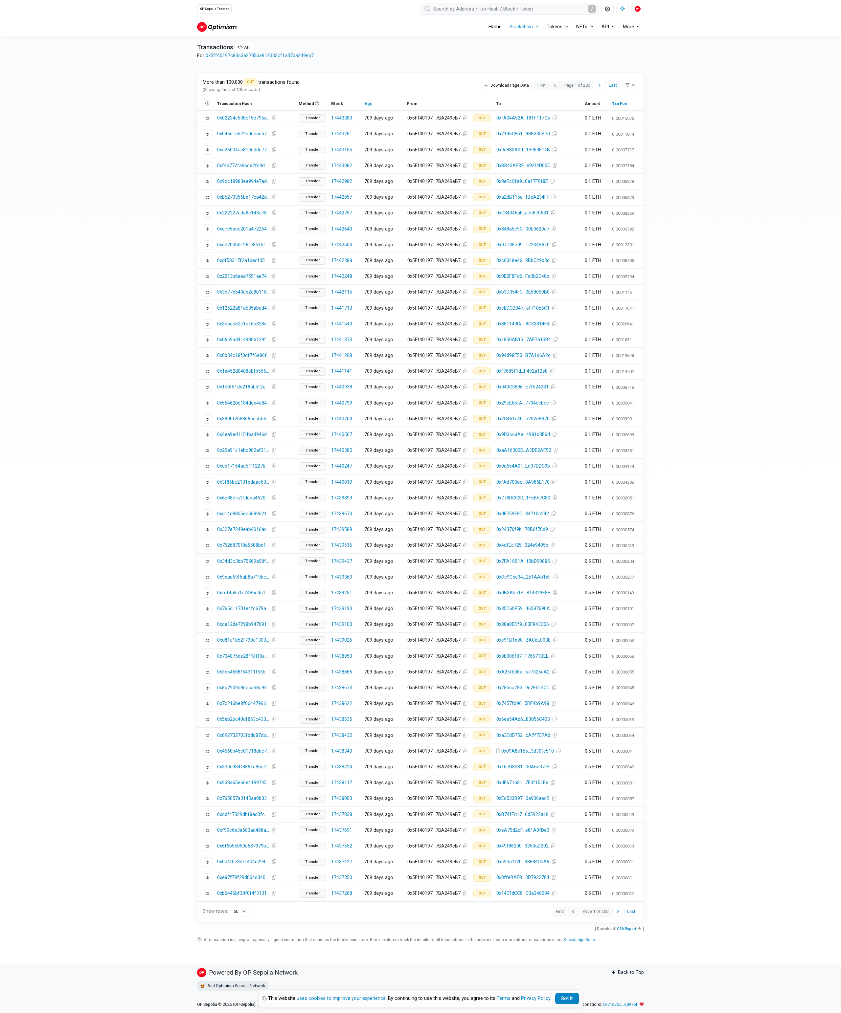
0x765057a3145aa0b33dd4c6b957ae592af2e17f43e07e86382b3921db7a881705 (243, 798)
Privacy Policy (535, 998)
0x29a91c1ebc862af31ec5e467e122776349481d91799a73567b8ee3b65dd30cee (243, 450)
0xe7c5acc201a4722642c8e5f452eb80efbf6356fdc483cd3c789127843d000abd (243, 229)
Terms (504, 998)
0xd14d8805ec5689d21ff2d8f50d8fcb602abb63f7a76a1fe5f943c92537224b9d (243, 514)
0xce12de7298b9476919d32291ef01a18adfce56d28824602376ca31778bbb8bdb (243, 624)
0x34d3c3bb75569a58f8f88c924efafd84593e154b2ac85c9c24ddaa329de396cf (243, 561)
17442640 (341, 229)
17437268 (341, 893)
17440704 (341, 419)
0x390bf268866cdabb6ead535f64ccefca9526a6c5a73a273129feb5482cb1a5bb (243, 419)
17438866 (341, 672)
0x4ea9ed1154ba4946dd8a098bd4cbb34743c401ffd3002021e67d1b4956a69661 (243, 434)
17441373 (341, 339)
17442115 (341, 292)
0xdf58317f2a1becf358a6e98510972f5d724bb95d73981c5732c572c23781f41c (243, 260)
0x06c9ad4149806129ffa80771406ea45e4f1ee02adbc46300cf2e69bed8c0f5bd (243, 339)
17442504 (341, 245)
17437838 (341, 814)
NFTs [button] (581, 27)
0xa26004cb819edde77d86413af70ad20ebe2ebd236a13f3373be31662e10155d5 (243, 150)
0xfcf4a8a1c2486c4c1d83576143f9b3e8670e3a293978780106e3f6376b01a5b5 (243, 593)
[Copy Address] (465, 118)
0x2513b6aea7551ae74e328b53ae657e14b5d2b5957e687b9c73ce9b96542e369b (243, 276)
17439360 (341, 577)
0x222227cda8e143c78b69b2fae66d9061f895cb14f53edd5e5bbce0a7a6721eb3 (243, 213)
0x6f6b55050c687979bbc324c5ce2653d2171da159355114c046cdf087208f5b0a (243, 846)
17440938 (341, 387)
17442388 (341, 260)
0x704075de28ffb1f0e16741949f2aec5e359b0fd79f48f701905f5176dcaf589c (243, 656)
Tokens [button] (554, 27)
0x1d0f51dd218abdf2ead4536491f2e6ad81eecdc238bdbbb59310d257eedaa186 (243, 387)
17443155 (341, 150)
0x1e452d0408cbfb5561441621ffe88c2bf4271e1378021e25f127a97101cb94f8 (243, 371)
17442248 (341, 276)
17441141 (341, 371)
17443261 (341, 134)
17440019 (341, 482)
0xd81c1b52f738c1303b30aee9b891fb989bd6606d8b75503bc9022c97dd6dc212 (243, 640)
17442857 (341, 197)
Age (368, 103)
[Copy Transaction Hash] (274, 118)
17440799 (341, 403)
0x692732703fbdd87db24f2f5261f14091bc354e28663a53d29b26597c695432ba (243, 735)
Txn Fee (619, 103)
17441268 (341, 355)
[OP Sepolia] (217, 27)
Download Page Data (509, 85)
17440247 (341, 466)
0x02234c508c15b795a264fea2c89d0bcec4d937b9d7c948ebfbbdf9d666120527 (243, 118)
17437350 (341, 877)
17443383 (341, 118)
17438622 (341, 703)
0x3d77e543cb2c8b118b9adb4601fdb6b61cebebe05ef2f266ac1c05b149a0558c (243, 292)
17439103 (341, 624)
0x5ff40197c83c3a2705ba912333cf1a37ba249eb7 (260, 55)
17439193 (341, 608)
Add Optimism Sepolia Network (235, 985)
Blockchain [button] (521, 27)
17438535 (341, 719)
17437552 (341, 846)
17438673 (341, 688)
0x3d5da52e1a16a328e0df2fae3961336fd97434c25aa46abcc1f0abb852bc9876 (243, 324)
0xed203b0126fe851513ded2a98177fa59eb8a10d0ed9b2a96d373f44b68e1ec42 (243, 245)
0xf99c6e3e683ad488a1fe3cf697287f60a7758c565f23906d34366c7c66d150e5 (243, 830)
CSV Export (626, 928)
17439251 (341, 593)
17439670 (341, 514)
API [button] (605, 27)
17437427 (341, 862)
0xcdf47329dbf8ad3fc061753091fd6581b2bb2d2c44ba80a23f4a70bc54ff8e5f (243, 814)
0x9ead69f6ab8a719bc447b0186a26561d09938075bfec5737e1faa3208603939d (243, 577)
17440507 (341, 434)
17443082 (341, 165)
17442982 (341, 181)
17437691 (341, 830)
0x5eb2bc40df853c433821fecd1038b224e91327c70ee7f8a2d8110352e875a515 (243, 719)
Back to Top (630, 972)
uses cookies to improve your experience (341, 998)
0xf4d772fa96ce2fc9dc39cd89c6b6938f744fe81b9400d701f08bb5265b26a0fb (243, 165)
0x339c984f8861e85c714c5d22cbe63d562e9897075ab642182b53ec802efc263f (243, 767)
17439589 (341, 529)
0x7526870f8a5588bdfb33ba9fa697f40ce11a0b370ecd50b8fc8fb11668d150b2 (243, 545)
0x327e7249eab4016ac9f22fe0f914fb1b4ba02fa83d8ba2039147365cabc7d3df (243, 529)
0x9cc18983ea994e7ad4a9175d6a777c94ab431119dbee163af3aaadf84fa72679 (243, 181)
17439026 (341, 640)
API (247, 47)
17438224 (341, 767)
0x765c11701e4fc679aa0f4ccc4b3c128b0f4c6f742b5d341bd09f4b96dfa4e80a (243, 608)
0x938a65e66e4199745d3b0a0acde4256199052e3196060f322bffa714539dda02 (243, 782)
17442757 (341, 213)
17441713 (341, 308)
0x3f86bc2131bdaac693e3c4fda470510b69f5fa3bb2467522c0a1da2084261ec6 (243, 482)
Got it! (567, 998)
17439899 (341, 498)
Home (495, 27)
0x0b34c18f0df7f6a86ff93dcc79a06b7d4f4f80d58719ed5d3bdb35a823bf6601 (243, 355)
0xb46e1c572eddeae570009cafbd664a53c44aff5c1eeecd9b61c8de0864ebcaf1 (243, 134)
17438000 (341, 798)
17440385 (341, 450)
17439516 (341, 545)
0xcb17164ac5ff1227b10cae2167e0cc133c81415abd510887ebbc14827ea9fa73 (243, 466)
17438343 (341, 751)
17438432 (341, 735)
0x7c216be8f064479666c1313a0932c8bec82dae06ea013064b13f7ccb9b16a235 (243, 703)
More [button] (628, 27)
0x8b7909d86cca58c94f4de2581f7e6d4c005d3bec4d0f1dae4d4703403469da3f (243, 688)
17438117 (341, 782)
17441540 (341, 324)
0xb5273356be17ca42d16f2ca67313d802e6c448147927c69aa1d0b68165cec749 (243, 197)
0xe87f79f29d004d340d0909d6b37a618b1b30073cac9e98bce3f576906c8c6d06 (243, 877)
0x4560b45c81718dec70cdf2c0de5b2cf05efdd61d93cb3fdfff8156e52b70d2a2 (243, 751)
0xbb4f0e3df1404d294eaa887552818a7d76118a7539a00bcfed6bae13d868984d (243, 862)
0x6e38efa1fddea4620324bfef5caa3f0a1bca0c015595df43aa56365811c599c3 (243, 498)
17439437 (341, 561)
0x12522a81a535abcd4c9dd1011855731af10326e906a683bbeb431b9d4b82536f (243, 308)
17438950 (341, 656)
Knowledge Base (579, 939)
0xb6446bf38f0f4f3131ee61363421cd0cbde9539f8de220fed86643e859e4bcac (243, 893)
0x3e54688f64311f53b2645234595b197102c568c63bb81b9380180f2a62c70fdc (243, 672)
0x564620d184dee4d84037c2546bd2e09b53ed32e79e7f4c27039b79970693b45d (243, 403)
